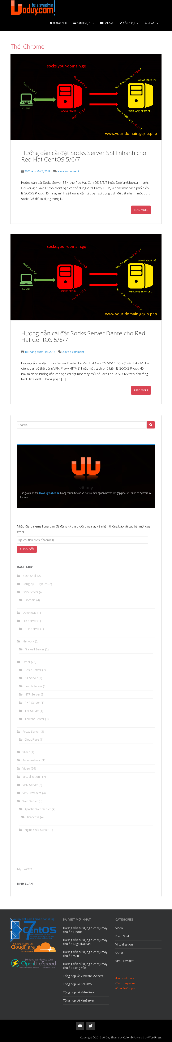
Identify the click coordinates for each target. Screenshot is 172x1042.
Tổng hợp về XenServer (78, 1000)
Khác (151, 23)
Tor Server (32, 711)
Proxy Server (31, 731)
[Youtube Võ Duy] (80, 1026)
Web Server (30, 801)
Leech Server (33, 686)
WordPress (155, 1037)
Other (26, 662)
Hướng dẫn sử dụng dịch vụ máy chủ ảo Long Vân (85, 966)
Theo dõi (27, 549)
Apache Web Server (38, 809)
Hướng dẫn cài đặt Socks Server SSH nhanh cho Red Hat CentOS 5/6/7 (83, 156)
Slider (26, 752)
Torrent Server (34, 719)
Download (29, 613)
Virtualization (31, 777)
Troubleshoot (31, 760)
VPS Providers (31, 793)
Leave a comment (68, 171)
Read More (141, 210)
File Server (29, 621)
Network (28, 641)
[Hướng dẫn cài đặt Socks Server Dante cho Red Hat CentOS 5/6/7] (86, 277)
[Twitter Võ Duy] (90, 1026)
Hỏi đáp (108, 23)
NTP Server (32, 694)
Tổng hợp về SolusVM (78, 984)
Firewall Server (34, 649)
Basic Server (33, 670)
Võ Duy (86, 487)
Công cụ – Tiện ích (35, 584)
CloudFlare (32, 739)
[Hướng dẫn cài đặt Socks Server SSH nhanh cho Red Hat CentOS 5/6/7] (86, 97)
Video (26, 768)
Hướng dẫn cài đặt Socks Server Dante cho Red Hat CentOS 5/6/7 (83, 336)
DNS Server (30, 592)
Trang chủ (59, 23)
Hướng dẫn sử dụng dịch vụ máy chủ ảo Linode (85, 930)
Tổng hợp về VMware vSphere (83, 976)
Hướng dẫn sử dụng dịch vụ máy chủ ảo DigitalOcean (85, 942)
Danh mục (83, 23)
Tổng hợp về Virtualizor (78, 992)
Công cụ (128, 23)
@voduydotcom (48, 493)
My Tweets (24, 869)
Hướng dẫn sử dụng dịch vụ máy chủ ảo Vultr (85, 954)
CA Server (31, 678)
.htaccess (33, 817)
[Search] (151, 425)
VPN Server (30, 785)
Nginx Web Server (37, 830)
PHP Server (32, 703)
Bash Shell (29, 576)
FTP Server (32, 629)
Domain (30, 600)
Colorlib (128, 1037)
